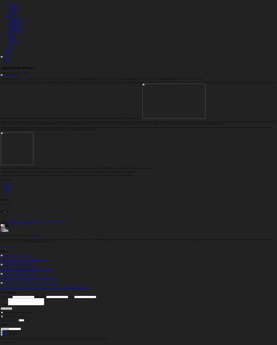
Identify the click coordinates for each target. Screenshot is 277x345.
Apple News (14, 6)
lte (48, 221)
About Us (8, 49)
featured (22, 221)
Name (6, 297)
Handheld (13, 36)
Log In (7, 61)
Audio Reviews (15, 24)
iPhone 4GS (35, 221)
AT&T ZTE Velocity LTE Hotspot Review (24, 260)
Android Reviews (16, 18)
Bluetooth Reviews (16, 26)
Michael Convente (37, 235)
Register (8, 63)
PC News (13, 10)
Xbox (11, 47)
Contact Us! (9, 51)
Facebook (15, 221)
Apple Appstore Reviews (18, 20)
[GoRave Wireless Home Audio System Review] (18, 265)
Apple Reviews (15, 22)
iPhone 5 (43, 221)
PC (11, 43)
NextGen (13, 40)
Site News (13, 12)
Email (40, 297)
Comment (4, 305)
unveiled (25, 79)
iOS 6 (28, 221)
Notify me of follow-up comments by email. (18, 312)
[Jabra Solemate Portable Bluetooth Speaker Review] (19, 274)
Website (71, 297)
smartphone (54, 221)
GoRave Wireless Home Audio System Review (26, 269)
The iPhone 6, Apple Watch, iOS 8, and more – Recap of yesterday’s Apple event (45, 287)
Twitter (3, 247)
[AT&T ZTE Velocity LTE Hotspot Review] (16, 256)
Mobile (12, 38)
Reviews (8, 16)
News (7, 3)
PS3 (11, 45)
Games (7, 34)
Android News (15, 5)
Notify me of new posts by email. (14, 316)
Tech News (13, 14)
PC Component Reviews (18, 30)
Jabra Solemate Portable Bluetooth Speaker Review (29, 278)
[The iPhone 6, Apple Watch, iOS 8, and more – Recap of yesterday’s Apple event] (29, 283)
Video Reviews (15, 32)
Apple (9, 221)
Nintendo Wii (14, 42)
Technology (62, 221)
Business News (15, 8)
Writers (7, 53)
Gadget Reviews (15, 28)
